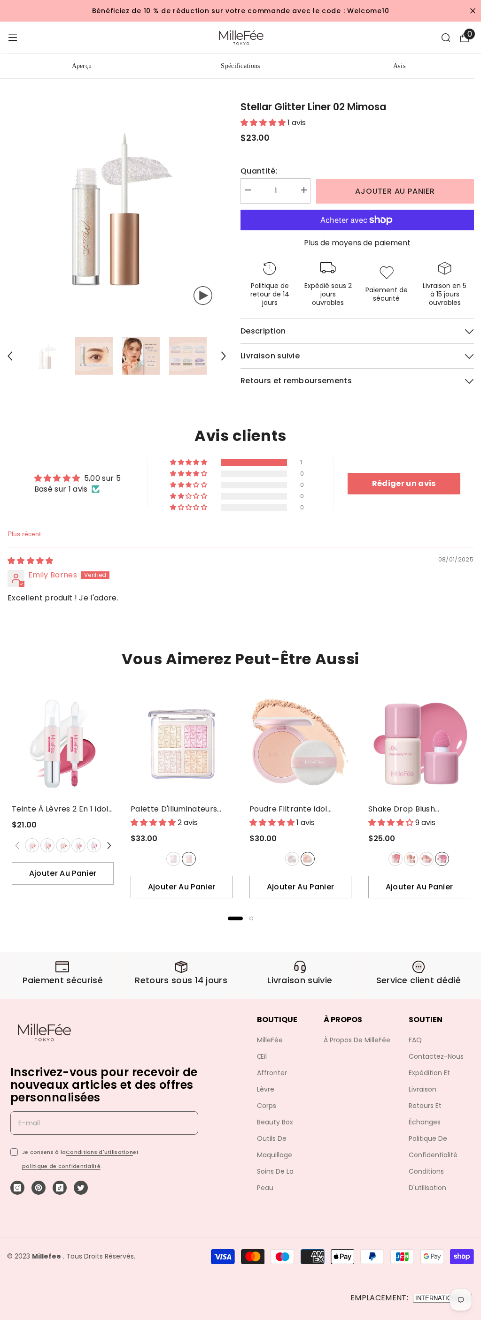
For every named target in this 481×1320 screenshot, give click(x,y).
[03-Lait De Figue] (426, 859)
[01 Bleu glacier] (173, 859)
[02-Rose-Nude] (47, 845)
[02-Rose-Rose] (188, 859)
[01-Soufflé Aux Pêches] (395, 859)
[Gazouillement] (81, 1188)
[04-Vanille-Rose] (78, 845)
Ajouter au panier (395, 191)
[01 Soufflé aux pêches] (395, 859)
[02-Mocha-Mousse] (410, 859)
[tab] (235, 918)
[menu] (12, 37)
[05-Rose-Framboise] (93, 845)
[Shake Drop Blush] (419, 743)
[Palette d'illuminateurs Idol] (181, 743)
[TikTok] (60, 1188)
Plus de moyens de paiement (357, 243)
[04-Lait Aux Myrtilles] (441, 859)
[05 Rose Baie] (94, 845)
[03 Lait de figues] (426, 859)
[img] (31, 560)
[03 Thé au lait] (63, 845)
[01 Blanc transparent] (292, 859)
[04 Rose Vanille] (78, 845)
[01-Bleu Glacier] (172, 859)
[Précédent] (10, 356)
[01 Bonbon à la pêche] (32, 845)
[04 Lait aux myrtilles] (442, 859)
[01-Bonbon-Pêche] (31, 845)
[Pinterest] (38, 1188)
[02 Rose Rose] (189, 859)
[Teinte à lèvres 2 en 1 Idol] (62, 743)
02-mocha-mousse (411, 859)
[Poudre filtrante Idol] (300, 743)
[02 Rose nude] (47, 845)
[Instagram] (17, 1188)
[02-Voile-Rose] (307, 859)
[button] (189, 462)
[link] (62, 975)
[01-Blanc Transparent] (291, 859)
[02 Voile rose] (308, 859)
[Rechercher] (445, 37)
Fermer (472, 11)
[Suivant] (224, 356)
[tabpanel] (62, 789)
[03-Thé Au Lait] (62, 845)
